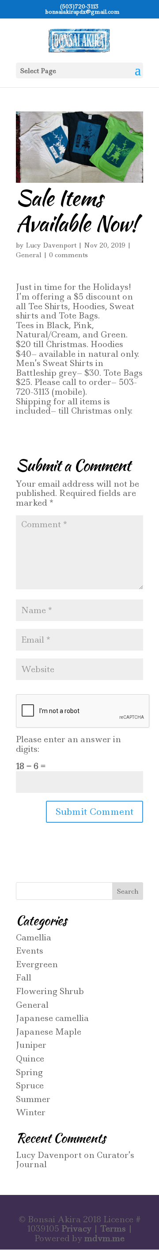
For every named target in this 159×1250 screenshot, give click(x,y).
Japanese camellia (52, 1018)
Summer (33, 1099)
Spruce (30, 1085)
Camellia (33, 937)
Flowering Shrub (50, 991)
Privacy (76, 1228)
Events (29, 950)
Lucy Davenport (51, 245)
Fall (23, 977)
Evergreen (37, 964)
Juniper (31, 1044)
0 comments (68, 255)
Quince (30, 1058)
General (29, 255)
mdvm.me (104, 1238)
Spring (29, 1072)
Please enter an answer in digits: (68, 744)
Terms (113, 1228)
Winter (30, 1112)
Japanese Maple (48, 1031)
